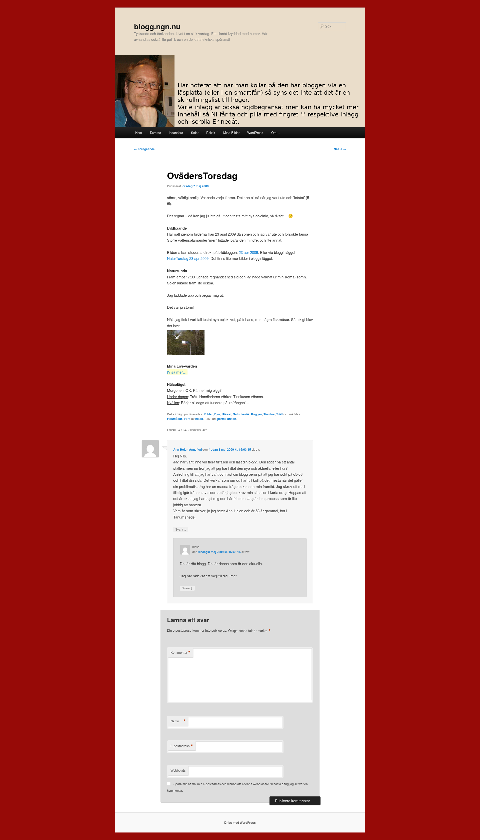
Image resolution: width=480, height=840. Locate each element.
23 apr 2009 (248, 252)
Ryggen (256, 414)
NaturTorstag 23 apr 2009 (187, 258)
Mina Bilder (231, 132)
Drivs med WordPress (240, 822)
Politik (210, 132)
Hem (138, 132)
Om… (275, 132)
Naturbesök (241, 414)
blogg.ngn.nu (157, 26)
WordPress (255, 132)
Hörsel (226, 414)
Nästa (340, 149)
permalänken (226, 418)
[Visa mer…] (177, 372)
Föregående (144, 149)
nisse (199, 418)
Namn (178, 721)
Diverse (155, 132)
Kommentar (180, 652)
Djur (217, 414)
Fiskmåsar (174, 418)
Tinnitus (269, 414)
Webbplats (178, 770)
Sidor (194, 132)
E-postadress (181, 746)
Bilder (208, 414)
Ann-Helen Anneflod (187, 449)
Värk (187, 418)
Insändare (176, 132)
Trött (279, 414)
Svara (180, 529)
